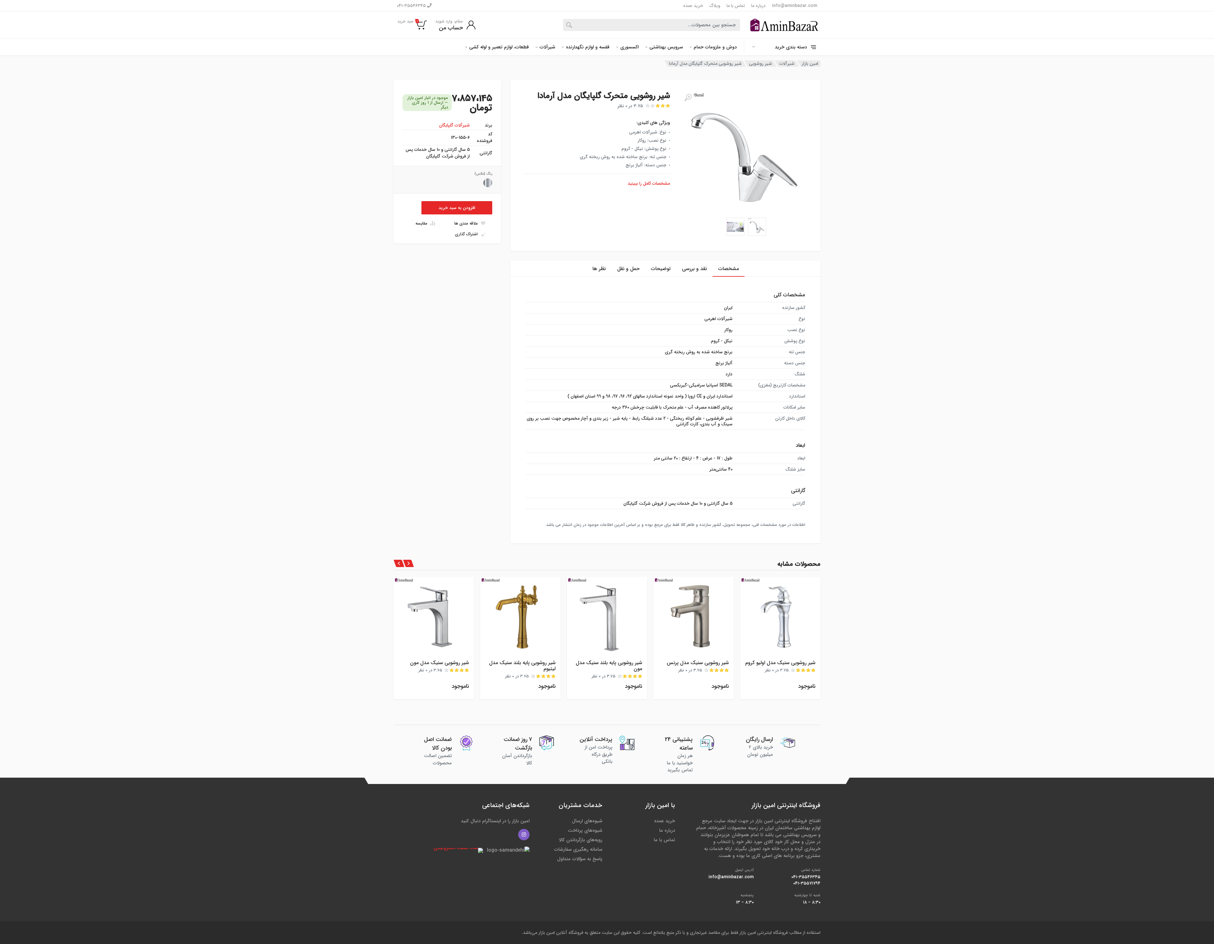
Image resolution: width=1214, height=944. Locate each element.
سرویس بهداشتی (666, 47)
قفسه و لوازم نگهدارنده (588, 47)
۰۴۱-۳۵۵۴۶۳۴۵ (412, 5)
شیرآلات (547, 47)
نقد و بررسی (694, 269)
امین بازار (810, 63)
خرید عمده (693, 5)
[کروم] (487, 182)
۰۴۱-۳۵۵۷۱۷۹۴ (806, 883)
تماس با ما (736, 5)
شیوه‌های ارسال (587, 821)
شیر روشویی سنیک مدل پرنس (698, 663)
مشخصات (728, 269)
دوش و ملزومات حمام (715, 47)
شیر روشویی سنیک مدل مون (439, 663)
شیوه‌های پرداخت (585, 830)
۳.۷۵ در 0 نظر (630, 105)
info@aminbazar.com (794, 5)
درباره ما (758, 5)
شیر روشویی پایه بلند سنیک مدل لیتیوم (522, 666)
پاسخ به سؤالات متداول (579, 859)
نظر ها (599, 269)
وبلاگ (714, 5)
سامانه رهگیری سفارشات (578, 849)
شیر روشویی (760, 63)
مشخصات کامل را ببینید (649, 183)
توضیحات (661, 269)
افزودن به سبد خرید (456, 207)
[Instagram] (524, 834)
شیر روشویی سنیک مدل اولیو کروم (780, 663)
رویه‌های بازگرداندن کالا (580, 840)
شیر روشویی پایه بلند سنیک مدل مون (609, 666)
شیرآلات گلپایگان (454, 125)
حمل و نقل (628, 269)
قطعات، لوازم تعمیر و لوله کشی (499, 47)
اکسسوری (629, 47)
